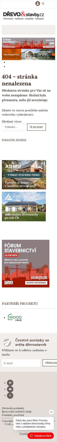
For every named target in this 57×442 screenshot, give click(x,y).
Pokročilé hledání (14, 140)
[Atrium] (24, 206)
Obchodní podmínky (13, 408)
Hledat (38, 127)
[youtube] (10, 389)
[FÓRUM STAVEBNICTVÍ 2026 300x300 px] (25, 263)
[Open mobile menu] (6, 29)
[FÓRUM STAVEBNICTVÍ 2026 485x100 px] (28, 43)
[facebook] (10, 382)
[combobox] (14, 127)
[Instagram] (10, 395)
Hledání (43, 4)
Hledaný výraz (12, 121)
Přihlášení (38, 3)
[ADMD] (24, 174)
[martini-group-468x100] (28, 54)
